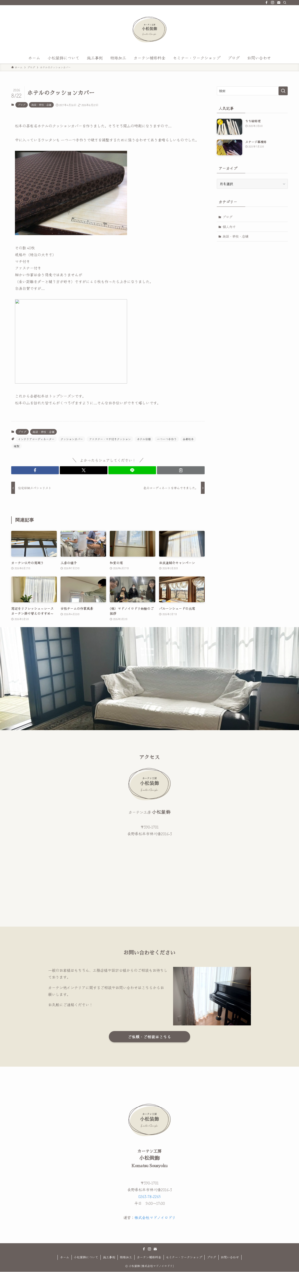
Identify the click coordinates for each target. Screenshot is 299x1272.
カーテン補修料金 (149, 1257)
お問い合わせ (230, 1257)
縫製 (16, 446)
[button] (35, 470)
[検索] (285, 2)
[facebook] (266, 2)
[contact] (279, 2)
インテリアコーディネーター (36, 439)
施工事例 (109, 1257)
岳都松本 (188, 439)
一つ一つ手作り (167, 439)
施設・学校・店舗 (41, 105)
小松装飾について (86, 1257)
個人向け (229, 226)
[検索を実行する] (283, 90)
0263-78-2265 (149, 1196)
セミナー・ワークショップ (184, 1257)
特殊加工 (126, 1257)
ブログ (21, 105)
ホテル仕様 (144, 439)
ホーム (64, 1257)
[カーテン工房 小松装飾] (149, 29)
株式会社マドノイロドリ (155, 1217)
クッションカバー (72, 439)
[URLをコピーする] (181, 470)
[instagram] (273, 2)
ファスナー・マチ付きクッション (110, 439)
